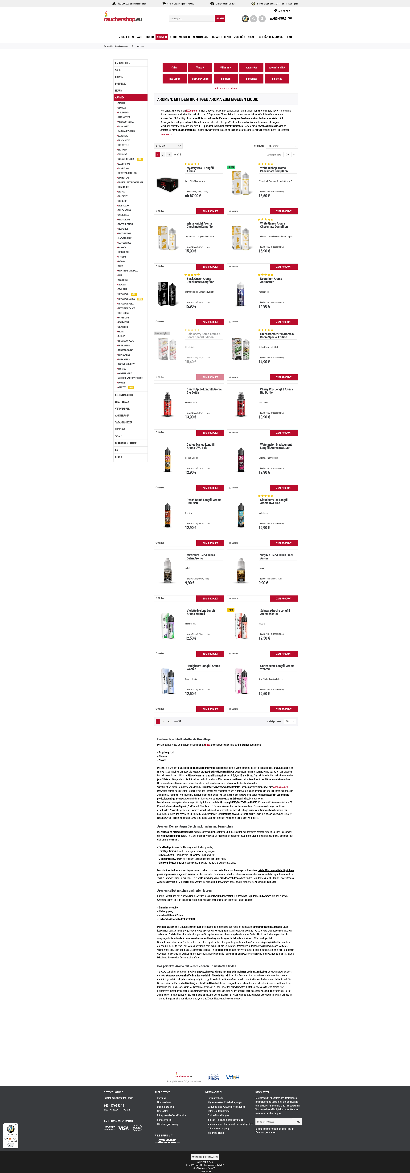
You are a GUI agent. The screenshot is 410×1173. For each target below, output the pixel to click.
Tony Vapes (124, 359)
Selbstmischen (124, 395)
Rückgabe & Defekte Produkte (171, 1115)
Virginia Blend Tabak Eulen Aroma (277, 556)
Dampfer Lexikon (165, 1106)
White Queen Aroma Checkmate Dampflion (274, 225)
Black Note (124, 140)
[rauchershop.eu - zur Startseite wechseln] (129, 17)
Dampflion (123, 168)
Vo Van (121, 382)
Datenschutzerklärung (219, 1111)
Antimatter (124, 117)
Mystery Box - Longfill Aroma (200, 169)
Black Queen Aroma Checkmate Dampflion (200, 280)
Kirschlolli (124, 252)
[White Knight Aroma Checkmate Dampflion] (167, 238)
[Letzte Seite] (169, 154)
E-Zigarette (191, 110)
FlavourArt (124, 219)
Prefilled (120, 83)
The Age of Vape (126, 340)
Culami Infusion (126, 158)
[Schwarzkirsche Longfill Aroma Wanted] (241, 626)
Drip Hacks (123, 205)
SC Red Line (123, 317)
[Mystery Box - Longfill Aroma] (167, 183)
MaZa (120, 265)
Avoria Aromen (280, 787)
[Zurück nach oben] (184, 1075)
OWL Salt (122, 289)
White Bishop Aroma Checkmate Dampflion (274, 169)
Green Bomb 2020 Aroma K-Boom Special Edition (277, 335)
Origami (122, 284)
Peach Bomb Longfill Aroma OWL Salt (204, 501)
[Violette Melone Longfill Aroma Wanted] (167, 626)
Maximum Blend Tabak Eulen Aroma (201, 556)
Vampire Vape (125, 373)
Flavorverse (124, 233)
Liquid (118, 90)
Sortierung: (259, 145)
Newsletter (162, 1111)
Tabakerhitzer (123, 422)
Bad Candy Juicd (126, 131)
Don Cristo (123, 186)
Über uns (161, 1098)
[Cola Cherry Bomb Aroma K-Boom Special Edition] (167, 349)
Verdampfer (122, 408)
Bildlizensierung (216, 1133)
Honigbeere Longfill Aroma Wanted (203, 667)
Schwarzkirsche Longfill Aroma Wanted (275, 612)
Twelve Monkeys (126, 364)
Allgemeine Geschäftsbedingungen (225, 1102)
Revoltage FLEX (126, 303)
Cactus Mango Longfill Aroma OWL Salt (201, 446)
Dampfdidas (124, 163)
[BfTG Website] (214, 1077)
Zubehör (120, 429)
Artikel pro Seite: (274, 154)
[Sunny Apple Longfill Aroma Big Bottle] (167, 404)
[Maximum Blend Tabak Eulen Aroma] (167, 570)
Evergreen (123, 214)
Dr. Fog (121, 191)
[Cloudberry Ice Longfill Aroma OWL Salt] (241, 515)
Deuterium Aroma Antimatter (271, 280)
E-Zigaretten (122, 63)
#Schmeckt (123, 322)
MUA (120, 275)
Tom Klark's (124, 354)
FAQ (117, 450)
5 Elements (123, 112)
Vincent (122, 107)
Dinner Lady (124, 177)
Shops (119, 457)
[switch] (11, 1145)
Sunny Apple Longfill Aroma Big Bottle (204, 391)
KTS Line (122, 256)
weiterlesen (165, 134)
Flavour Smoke (125, 224)
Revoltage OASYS (126, 308)
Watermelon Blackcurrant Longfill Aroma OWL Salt (276, 446)
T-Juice (121, 336)
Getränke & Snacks (126, 443)
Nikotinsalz (122, 401)
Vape (118, 70)
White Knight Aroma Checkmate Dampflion (200, 225)
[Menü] (16, 1125)
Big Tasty (122, 149)
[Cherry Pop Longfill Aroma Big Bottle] (241, 404)
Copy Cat (122, 154)
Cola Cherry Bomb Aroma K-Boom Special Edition (204, 335)
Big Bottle (123, 144)
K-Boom (121, 261)
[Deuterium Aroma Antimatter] (241, 294)
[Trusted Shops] (245, 18)
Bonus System (164, 1120)
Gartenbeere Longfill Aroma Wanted (277, 667)
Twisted (122, 368)
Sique (120, 331)
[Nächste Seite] (163, 154)
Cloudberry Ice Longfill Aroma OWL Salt (274, 501)
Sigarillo (123, 326)
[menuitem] (197, 18)
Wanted (122, 387)
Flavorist (123, 228)
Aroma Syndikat (126, 121)
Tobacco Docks (125, 350)
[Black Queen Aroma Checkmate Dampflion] (167, 294)
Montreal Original (128, 270)
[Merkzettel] (253, 18)
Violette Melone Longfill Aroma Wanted (201, 612)
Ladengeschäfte (215, 1098)
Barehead (123, 135)
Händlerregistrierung (167, 1124)
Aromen (119, 97)
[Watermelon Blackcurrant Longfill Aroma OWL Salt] (241, 460)
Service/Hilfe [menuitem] (284, 10)
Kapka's (122, 247)
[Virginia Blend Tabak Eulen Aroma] (241, 570)
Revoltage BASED (126, 298)
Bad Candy (123, 126)
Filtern (161, 145)
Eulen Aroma (124, 210)
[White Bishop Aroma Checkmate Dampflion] (241, 183)
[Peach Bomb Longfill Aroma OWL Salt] (167, 515)
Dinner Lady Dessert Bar (131, 182)
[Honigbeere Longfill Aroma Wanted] (167, 681)
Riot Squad (123, 312)
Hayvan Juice (124, 238)
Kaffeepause (124, 242)
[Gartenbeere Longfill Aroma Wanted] (241, 681)
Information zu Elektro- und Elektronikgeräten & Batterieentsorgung (230, 1126)
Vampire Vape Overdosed (130, 377)
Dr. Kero (122, 200)
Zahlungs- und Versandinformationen (226, 1106)
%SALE (118, 436)
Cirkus (121, 103)
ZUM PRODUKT (210, 211)
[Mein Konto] (262, 18)
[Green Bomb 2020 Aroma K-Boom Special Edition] (241, 349)
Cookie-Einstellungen (218, 1115)
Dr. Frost (122, 196)
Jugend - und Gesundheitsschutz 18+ (226, 1120)
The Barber (124, 345)
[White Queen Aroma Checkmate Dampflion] (241, 238)
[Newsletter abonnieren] (297, 1121)
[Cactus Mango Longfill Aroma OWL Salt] (167, 460)
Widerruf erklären (205, 1157)
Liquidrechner (164, 1102)
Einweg (119, 77)
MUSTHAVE (123, 279)
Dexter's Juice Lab (127, 173)
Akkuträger (122, 415)
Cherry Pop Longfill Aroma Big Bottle (276, 391)
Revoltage (123, 293)
